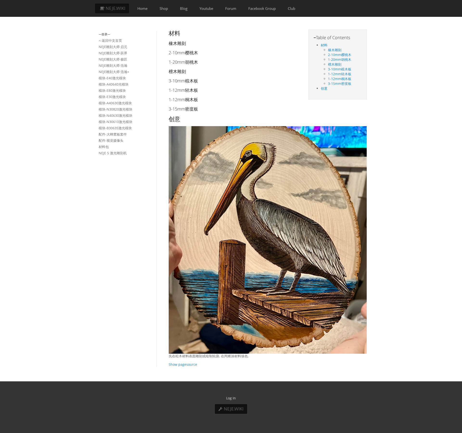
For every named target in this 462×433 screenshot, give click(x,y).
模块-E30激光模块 (112, 96)
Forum (230, 8)
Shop (164, 8)
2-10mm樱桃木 (339, 54)
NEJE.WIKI (114, 8)
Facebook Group (262, 8)
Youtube (206, 8)
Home (142, 8)
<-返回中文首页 (110, 40)
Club (291, 8)
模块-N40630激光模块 (115, 115)
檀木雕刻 (334, 64)
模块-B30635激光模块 (115, 128)
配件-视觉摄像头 (111, 140)
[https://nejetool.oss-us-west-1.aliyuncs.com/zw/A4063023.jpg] (268, 239)
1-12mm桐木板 (339, 78)
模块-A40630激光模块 (115, 103)
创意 (324, 88)
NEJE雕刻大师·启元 (113, 46)
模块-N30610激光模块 (115, 121)
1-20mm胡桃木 (339, 59)
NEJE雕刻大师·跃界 (113, 53)
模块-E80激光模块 (112, 90)
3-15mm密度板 (339, 83)
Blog (183, 8)
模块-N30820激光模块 (115, 109)
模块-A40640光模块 (113, 84)
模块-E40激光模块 (112, 78)
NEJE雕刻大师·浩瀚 (113, 65)
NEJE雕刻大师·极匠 (113, 59)
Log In (231, 398)
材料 (324, 45)
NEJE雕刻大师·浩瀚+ (114, 71)
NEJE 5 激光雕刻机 (113, 153)
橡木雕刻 (334, 50)
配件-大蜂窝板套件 (113, 134)
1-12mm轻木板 (339, 74)
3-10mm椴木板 (339, 69)
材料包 (104, 146)
